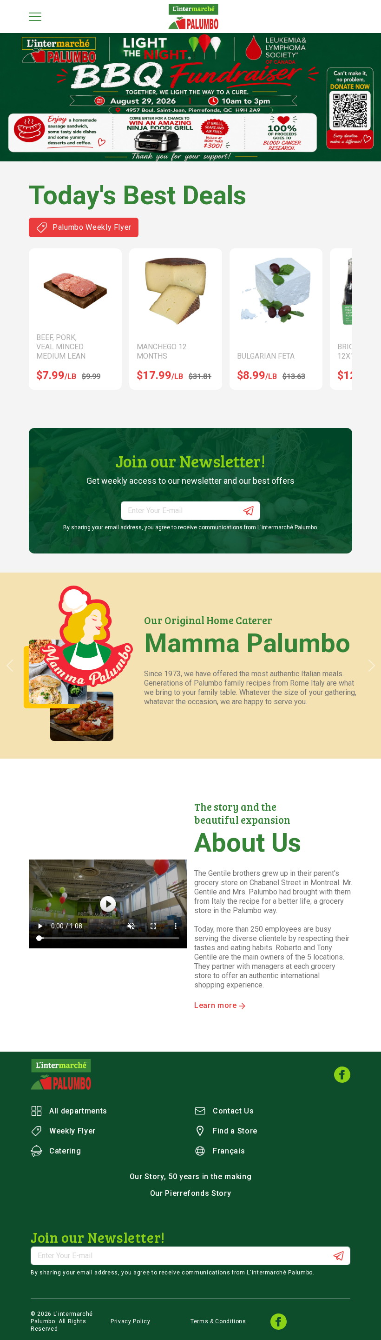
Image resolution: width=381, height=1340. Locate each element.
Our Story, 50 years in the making (191, 1176)
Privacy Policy (130, 1321)
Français (229, 1151)
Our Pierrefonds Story (190, 1193)
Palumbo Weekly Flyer (92, 227)
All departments (78, 1111)
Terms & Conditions (218, 1321)
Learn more (216, 1005)
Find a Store (235, 1131)
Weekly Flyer (72, 1131)
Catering (65, 1151)
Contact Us (233, 1111)
